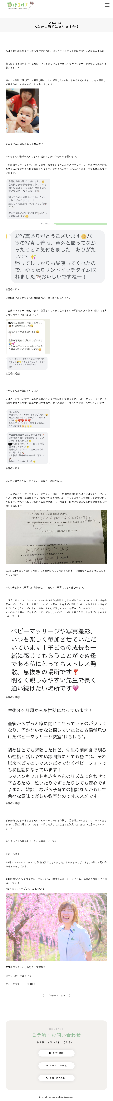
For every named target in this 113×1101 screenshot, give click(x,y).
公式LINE (58, 1053)
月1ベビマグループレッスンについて (25, 888)
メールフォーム (58, 1065)
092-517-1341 (58, 1078)
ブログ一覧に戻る (56, 995)
